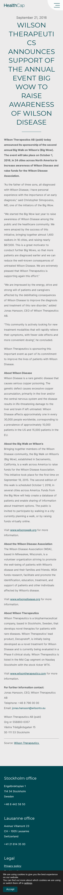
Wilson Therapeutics (27, 743)
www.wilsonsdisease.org (25, 599)
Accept (10, 889)
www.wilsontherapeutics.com (28, 673)
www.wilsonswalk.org (23, 530)
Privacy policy (12, 866)
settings (28, 883)
